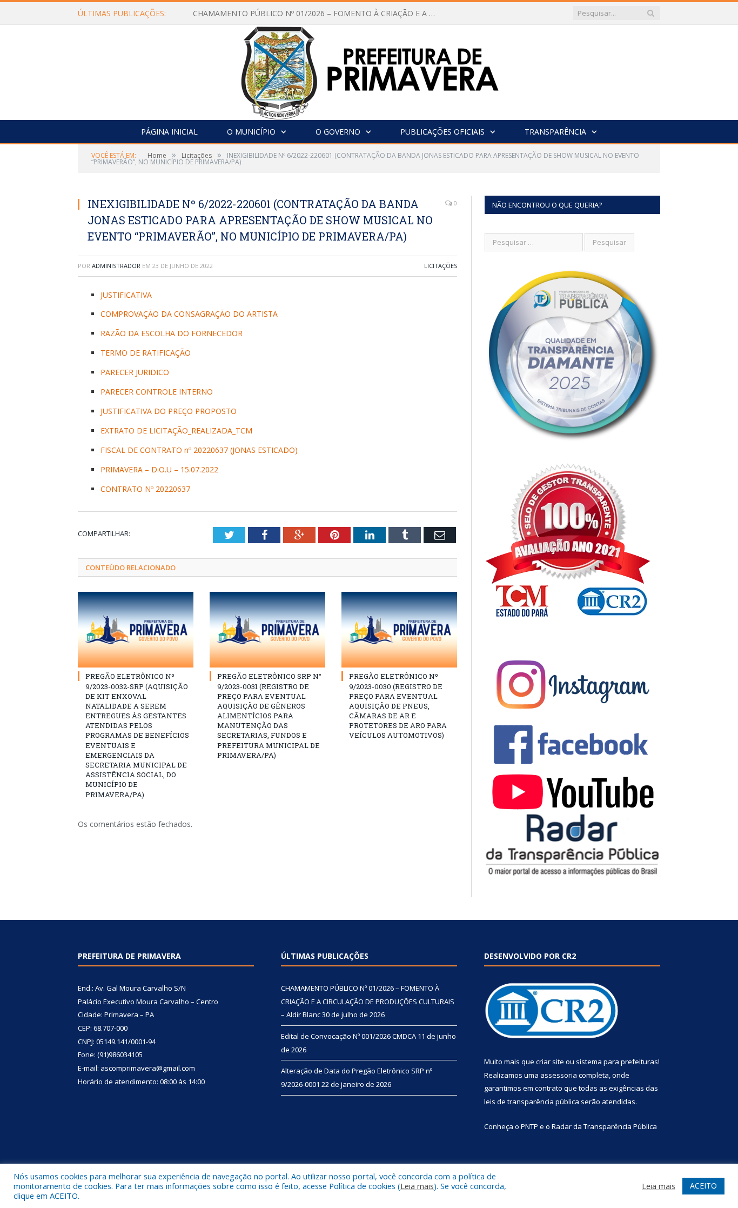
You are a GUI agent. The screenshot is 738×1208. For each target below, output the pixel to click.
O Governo (338, 131)
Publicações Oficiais (442, 131)
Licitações (440, 266)
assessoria (558, 1075)
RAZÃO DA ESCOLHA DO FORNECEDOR (171, 333)
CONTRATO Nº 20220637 (145, 489)
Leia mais (417, 1186)
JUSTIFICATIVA (126, 295)
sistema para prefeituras (617, 1061)
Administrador (116, 266)
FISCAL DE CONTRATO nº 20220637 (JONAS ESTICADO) (199, 450)
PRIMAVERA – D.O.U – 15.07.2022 (159, 469)
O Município (251, 131)
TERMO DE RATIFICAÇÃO (145, 353)
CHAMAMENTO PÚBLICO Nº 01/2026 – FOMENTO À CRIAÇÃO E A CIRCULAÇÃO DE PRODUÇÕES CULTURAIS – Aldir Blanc (367, 1001)
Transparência (555, 131)
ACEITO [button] (703, 1185)
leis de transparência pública (531, 1101)
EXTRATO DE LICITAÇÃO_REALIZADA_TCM (176, 430)
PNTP (529, 1126)
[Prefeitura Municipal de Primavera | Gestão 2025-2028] (369, 70)
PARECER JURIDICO (134, 372)
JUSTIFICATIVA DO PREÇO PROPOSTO (168, 411)
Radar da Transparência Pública (604, 1126)
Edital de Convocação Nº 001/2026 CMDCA (268, 13)
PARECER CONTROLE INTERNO (156, 391)
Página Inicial (169, 131)
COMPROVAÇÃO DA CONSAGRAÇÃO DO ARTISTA (189, 314)
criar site (550, 1061)
